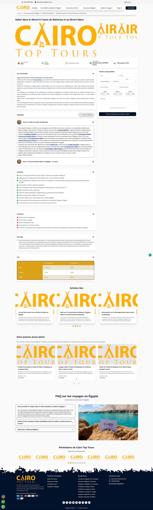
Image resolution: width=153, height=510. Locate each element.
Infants (130, 91)
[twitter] (70, 502)
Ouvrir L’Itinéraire (87, 115)
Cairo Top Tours (52, 479)
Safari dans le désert (47, 13)
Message (103, 98)
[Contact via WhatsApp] (3, 502)
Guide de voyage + (107, 8)
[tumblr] (76, 502)
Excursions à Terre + (72, 8)
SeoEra (76, 508)
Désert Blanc (38, 79)
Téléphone (116, 81)
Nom (101, 75)
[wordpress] (83, 502)
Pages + (119, 8)
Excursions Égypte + (90, 8)
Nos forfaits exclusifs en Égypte (31, 13)
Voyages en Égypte (53, 486)
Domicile (34, 8)
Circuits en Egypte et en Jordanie (88, 479)
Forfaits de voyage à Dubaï (86, 486)
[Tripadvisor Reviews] (150, 255)
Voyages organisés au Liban (86, 494)
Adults (105, 91)
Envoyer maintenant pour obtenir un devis (117, 114)
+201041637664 (28, 2)
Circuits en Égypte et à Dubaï (87, 481)
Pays (127, 79)
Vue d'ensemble (22, 73)
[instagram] (67, 502)
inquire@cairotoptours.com (44, 2)
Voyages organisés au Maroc (87, 497)
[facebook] (63, 502)
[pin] (79, 502)
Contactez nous (52, 484)
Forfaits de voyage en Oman (86, 489)
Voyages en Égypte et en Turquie (88, 484)
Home (19, 13)
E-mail (121, 75)
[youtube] (73, 502)
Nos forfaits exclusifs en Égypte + (51, 8)
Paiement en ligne (52, 481)
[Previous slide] (74, 383)
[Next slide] (78, 383)
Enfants (117, 91)
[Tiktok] (89, 502)
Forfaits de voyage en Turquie (87, 491)
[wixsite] (86, 502)
